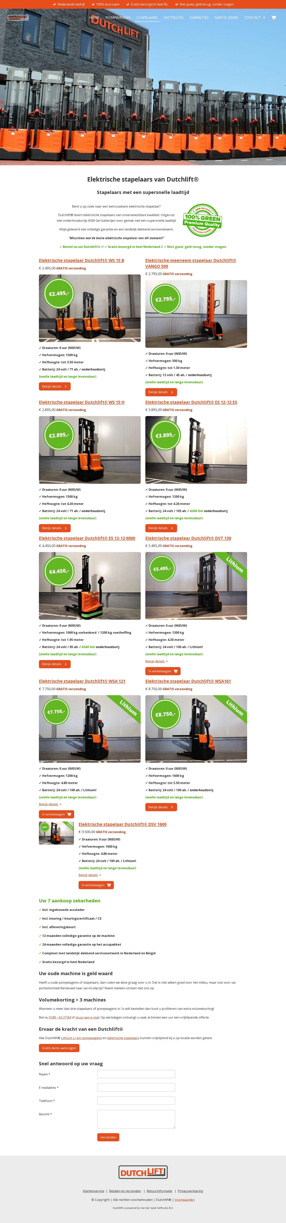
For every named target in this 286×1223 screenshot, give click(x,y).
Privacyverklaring (190, 1191)
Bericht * (45, 1114)
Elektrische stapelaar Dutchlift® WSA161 (188, 681)
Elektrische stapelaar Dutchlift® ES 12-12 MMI (87, 538)
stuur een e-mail (87, 1017)
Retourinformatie (159, 1191)
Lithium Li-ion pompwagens (81, 1038)
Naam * (44, 1074)
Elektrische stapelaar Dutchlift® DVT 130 (188, 538)
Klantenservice (93, 1191)
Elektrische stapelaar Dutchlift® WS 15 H (82, 402)
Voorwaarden (185, 1200)
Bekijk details (155, 661)
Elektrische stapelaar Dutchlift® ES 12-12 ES (191, 402)
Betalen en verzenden (125, 1191)
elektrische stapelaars (123, 1038)
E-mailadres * (49, 1087)
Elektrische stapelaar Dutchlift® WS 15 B (81, 260)
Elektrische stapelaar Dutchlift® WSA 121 (82, 681)
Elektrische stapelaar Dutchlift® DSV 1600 (123, 824)
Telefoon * (47, 1101)
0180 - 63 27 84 (60, 1017)
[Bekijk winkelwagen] (273, 18)
